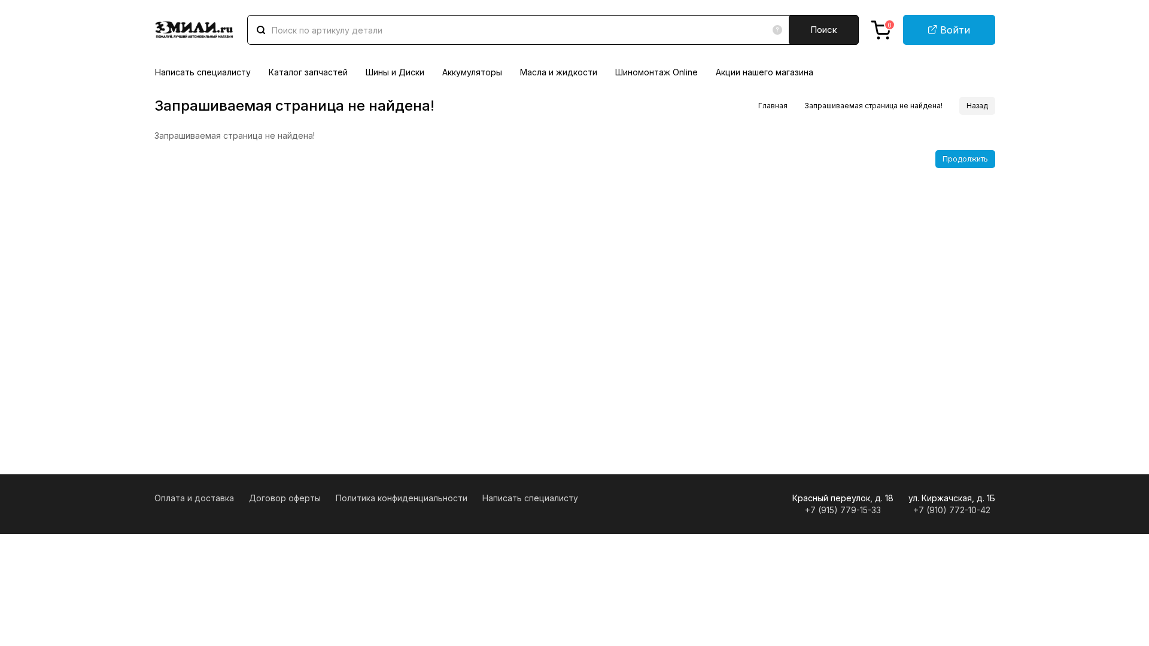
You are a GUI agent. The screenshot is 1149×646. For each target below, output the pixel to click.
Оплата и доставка (194, 498)
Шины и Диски (395, 72)
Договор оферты (285, 498)
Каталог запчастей (308, 72)
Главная (773, 105)
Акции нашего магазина (764, 72)
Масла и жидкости (558, 72)
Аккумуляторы (472, 72)
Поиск (823, 29)
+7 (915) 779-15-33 (843, 510)
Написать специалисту (203, 72)
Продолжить (965, 158)
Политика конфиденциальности (401, 498)
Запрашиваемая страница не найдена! (873, 105)
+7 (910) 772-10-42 (951, 510)
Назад (977, 105)
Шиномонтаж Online (656, 72)
